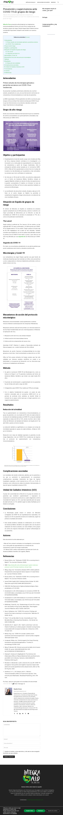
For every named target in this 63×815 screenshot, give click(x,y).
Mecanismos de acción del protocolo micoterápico (17, 57)
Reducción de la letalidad (13, 63)
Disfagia (44, 17)
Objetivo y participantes (10, 47)
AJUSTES (14, 813)
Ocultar (27, 37)
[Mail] (23, 714)
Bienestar (53, 2)
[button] (58, 2)
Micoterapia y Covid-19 (10, 55)
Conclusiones (8, 68)
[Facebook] (15, 714)
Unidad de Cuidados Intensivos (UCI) (14, 66)
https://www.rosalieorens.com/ (20, 691)
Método (6, 59)
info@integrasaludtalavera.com (35, 799)
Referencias (7, 72)
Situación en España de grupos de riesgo (15, 49)
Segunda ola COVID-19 (12, 53)
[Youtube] (29, 714)
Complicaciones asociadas (11, 65)
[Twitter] (26, 714)
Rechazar (40, 810)
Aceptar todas (29, 810)
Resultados (7, 61)
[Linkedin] (20, 714)
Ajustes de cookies (52, 810)
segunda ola (21, 236)
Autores (6, 70)
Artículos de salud (30, 2)
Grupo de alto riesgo (9, 46)
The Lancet (9, 51)
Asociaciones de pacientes (43, 2)
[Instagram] (18, 714)
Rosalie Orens (18, 689)
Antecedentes (8, 40)
